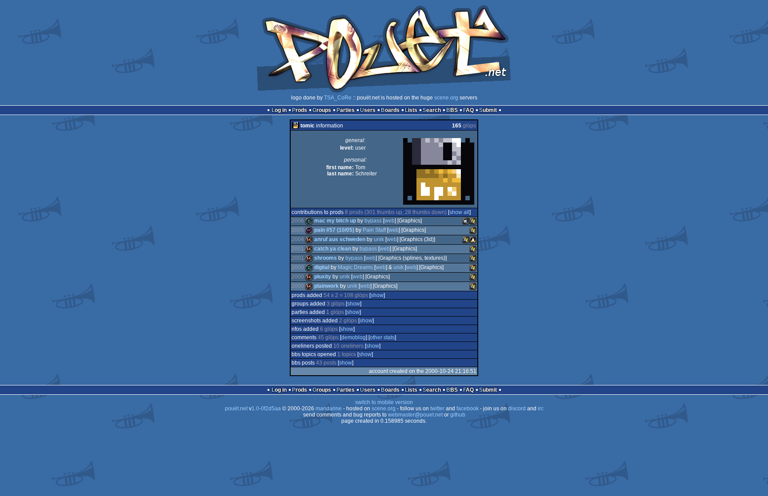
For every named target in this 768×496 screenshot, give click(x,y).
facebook (467, 408)
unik (379, 239)
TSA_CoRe (338, 98)
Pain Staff (374, 230)
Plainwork (326, 286)
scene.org (446, 98)
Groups (321, 110)
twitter (437, 408)
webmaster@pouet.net (415, 415)
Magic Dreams (355, 267)
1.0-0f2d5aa (266, 408)
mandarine (329, 408)
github (457, 415)
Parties (345, 110)
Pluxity (322, 277)
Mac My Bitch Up (335, 221)
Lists (411, 110)
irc (541, 408)
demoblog (353, 337)
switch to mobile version (384, 402)
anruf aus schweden (339, 239)
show (377, 295)
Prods (299, 110)
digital (321, 267)
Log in (279, 110)
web (389, 221)
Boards (390, 110)
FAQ (468, 110)
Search (432, 110)
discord (517, 408)
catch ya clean (332, 249)
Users (368, 110)
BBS (452, 110)
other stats (382, 337)
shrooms (325, 258)
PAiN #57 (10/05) (334, 230)
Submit (488, 110)
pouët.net (236, 408)
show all (459, 212)
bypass (373, 221)
